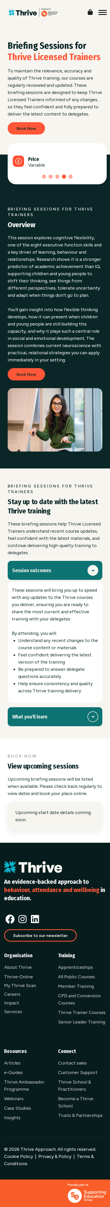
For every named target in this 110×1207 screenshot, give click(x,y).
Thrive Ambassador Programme (24, 1085)
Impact (11, 1003)
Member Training (76, 986)
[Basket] (94, 11)
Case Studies (17, 1108)
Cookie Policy (18, 1156)
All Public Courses (76, 977)
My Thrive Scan (20, 985)
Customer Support (77, 1072)
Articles (12, 1063)
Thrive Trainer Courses (82, 1012)
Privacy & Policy (54, 1156)
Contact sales (72, 1063)
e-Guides (13, 1072)
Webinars (14, 1098)
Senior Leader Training (81, 1022)
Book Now (26, 128)
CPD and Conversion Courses (79, 999)
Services (13, 1011)
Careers (12, 994)
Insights (12, 1117)
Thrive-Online (18, 977)
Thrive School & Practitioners (74, 1085)
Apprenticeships (75, 967)
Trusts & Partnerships (80, 1115)
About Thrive (18, 967)
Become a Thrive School (75, 1102)
